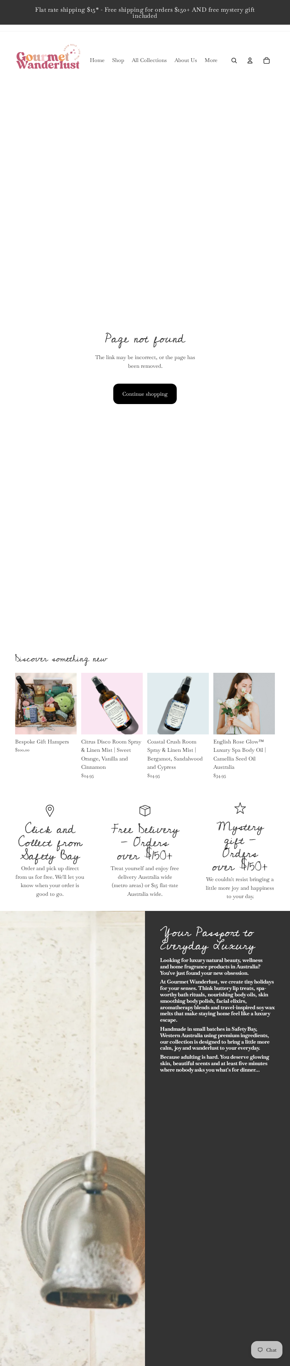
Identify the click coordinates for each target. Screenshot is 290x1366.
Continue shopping (145, 393)
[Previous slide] (21, 703)
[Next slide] (71, 703)
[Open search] (234, 60)
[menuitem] (211, 60)
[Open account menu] (250, 60)
